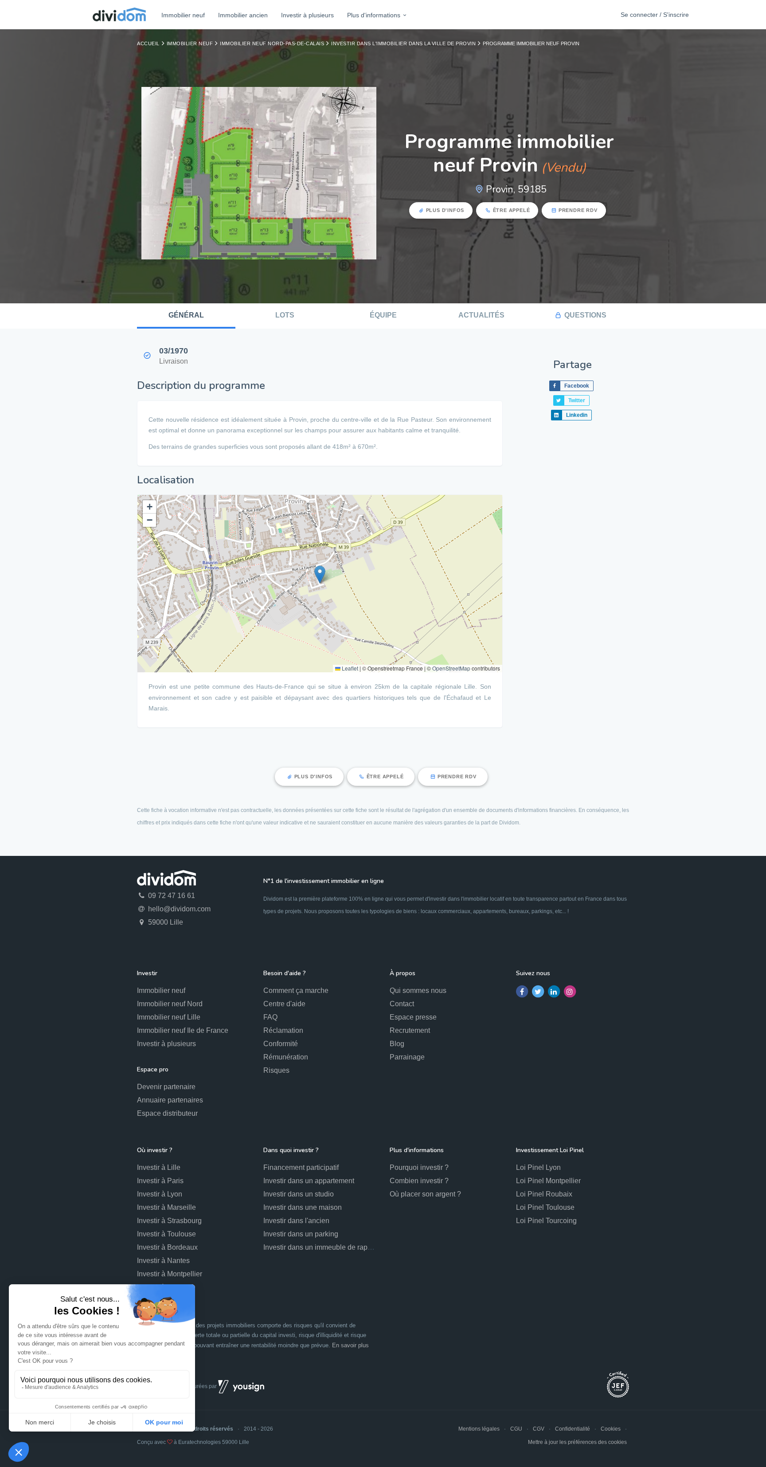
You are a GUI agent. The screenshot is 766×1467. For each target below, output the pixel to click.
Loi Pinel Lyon (538, 1167)
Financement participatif (301, 1167)
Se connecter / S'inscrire (655, 14)
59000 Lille (164, 922)
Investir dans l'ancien (296, 1220)
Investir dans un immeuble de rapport (321, 1247)
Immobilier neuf (183, 15)
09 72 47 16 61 (170, 895)
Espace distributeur (167, 1113)
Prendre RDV (578, 210)
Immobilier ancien (243, 15)
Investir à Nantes (163, 1260)
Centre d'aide (284, 1004)
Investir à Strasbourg (169, 1220)
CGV (538, 1429)
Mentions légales (479, 1429)
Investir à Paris (160, 1181)
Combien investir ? (419, 1181)
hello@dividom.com (178, 909)
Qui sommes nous (418, 990)
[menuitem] (183, 14)
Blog (397, 1043)
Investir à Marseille (166, 1207)
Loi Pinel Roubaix (544, 1194)
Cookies (611, 1429)
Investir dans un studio (298, 1194)
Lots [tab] (284, 315)
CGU (516, 1429)
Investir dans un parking (300, 1234)
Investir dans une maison (302, 1207)
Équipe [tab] (383, 315)
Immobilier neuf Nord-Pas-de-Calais (272, 43)
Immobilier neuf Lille (168, 1017)
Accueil (148, 43)
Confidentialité (572, 1429)
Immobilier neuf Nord (170, 1004)
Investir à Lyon (159, 1194)
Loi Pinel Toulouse (545, 1207)
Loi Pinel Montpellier (548, 1181)
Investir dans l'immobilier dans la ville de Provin (403, 43)
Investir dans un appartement (308, 1181)
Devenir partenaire (166, 1086)
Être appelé (511, 210)
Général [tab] (186, 315)
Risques (276, 1070)
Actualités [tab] (481, 315)
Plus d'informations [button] (373, 15)
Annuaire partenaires (170, 1100)
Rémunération (285, 1057)
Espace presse (413, 1017)
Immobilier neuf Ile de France (182, 1030)
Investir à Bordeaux (167, 1247)
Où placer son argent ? (425, 1194)
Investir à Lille (158, 1167)
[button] (319, 574)
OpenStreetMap (451, 668)
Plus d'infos (445, 210)
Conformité (280, 1043)
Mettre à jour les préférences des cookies (577, 1442)
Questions (585, 315)
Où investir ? (154, 1150)
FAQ (270, 1017)
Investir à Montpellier (169, 1274)
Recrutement (410, 1030)
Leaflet (349, 668)
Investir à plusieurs (307, 15)
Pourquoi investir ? (419, 1167)
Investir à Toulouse (166, 1234)
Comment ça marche (295, 990)
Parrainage (407, 1057)
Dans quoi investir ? (291, 1150)
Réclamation (283, 1030)
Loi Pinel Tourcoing (546, 1220)
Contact (402, 1004)
